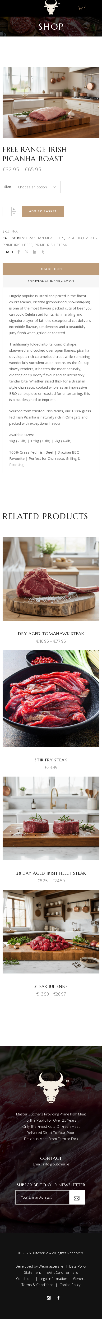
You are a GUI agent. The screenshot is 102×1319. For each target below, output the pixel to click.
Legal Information (53, 1278)
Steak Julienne (51, 986)
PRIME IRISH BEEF (17, 244)
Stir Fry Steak (51, 760)
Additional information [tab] (51, 281)
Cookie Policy (70, 1284)
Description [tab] (51, 269)
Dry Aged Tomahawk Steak (51, 633)
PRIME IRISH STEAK (51, 244)
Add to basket (43, 211)
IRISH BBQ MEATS (82, 238)
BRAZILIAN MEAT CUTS (45, 238)
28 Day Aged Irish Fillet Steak (51, 873)
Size (7, 186)
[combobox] (36, 187)
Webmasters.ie (51, 1266)
